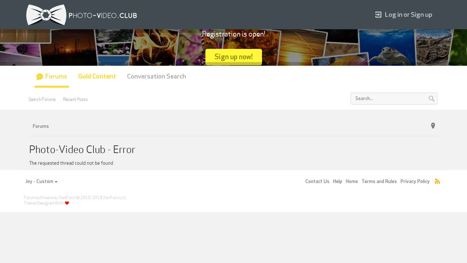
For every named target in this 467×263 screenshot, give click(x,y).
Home (352, 181)
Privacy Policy (415, 181)
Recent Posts (75, 99)
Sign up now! (234, 57)
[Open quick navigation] (433, 126)
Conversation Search (156, 76)
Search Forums (42, 99)
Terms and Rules (379, 181)
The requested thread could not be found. (71, 163)
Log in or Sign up (408, 15)
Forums (56, 76)
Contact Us (317, 181)
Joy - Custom (39, 181)
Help (337, 181)
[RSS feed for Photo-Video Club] (437, 182)
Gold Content (97, 76)
